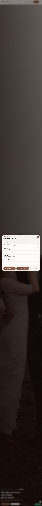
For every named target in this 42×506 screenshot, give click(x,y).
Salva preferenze (34, 268)
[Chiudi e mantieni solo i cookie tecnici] (38, 237)
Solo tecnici (23, 268)
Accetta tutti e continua (9, 268)
